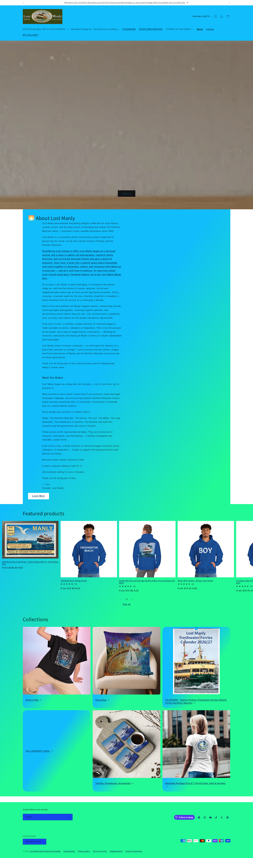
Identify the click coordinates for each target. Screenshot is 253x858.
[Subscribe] (69, 817)
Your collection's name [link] (38, 750)
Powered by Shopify (52, 851)
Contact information (133, 851)
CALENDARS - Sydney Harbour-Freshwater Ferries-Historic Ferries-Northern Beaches (196, 701)
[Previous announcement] (23, 2)
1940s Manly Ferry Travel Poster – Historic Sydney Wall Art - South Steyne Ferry (30, 563)
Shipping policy (116, 851)
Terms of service (100, 851)
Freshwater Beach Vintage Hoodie (74, 581)
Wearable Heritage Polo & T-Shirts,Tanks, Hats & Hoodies (195, 783)
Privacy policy (84, 851)
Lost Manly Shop (36, 851)
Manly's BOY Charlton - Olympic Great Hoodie (195, 581)
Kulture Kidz (32, 699)
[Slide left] (120, 599)
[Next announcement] (229, 2)
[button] (45, 29)
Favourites (100, 699)
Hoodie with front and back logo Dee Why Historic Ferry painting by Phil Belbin (147, 582)
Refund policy (69, 851)
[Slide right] (132, 599)
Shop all (126, 193)
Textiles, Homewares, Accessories (113, 783)
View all (126, 604)
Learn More (38, 496)
